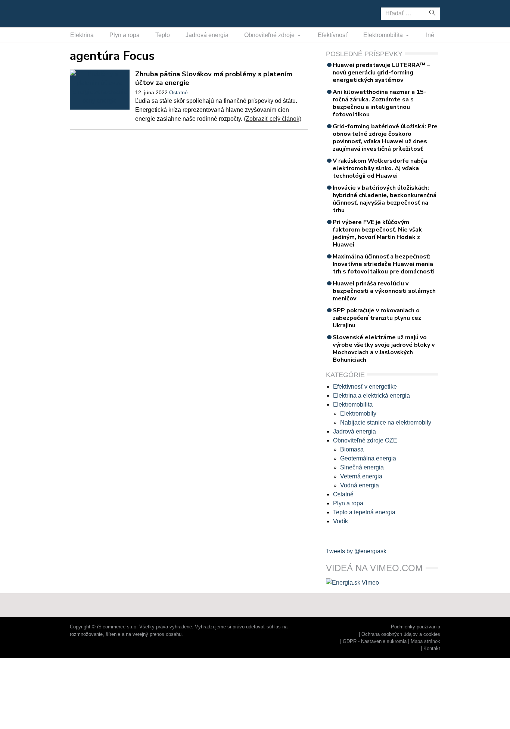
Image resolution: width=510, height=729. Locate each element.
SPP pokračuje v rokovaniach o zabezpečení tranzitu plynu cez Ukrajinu (377, 318)
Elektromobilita (383, 35)
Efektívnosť (333, 35)
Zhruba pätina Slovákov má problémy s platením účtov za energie (213, 78)
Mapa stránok (425, 641)
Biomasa (352, 449)
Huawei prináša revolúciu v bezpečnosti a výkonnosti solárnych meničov (384, 291)
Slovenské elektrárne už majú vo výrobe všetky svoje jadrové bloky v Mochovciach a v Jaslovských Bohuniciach (384, 349)
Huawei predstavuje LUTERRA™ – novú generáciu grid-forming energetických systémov (381, 72)
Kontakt (431, 648)
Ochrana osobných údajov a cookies (400, 634)
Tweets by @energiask (356, 551)
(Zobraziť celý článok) (272, 119)
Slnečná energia (362, 467)
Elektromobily (358, 413)
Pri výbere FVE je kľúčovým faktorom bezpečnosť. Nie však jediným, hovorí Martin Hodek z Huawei (377, 233)
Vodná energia (359, 485)
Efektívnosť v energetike (365, 386)
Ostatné (178, 92)
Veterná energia (361, 476)
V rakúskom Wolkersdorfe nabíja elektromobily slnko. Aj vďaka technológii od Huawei (380, 168)
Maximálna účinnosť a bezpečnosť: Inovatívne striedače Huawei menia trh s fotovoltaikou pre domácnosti (384, 264)
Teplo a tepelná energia (364, 512)
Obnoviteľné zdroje (270, 35)
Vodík (340, 521)
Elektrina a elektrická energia (371, 395)
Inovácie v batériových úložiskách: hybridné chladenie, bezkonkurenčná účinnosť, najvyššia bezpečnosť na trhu (384, 199)
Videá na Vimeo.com (374, 568)
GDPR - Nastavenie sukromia (375, 641)
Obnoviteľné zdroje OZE (365, 440)
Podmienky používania (415, 627)
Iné (430, 35)
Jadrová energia (207, 35)
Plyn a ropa (124, 35)
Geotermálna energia (368, 458)
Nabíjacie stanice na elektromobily (385, 422)
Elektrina (82, 35)
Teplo (162, 35)
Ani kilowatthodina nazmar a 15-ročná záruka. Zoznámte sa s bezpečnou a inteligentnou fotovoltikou (379, 103)
